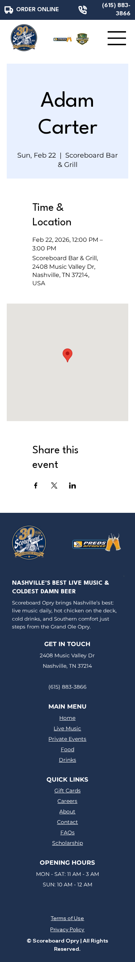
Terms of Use (67, 918)
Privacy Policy (67, 929)
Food (67, 749)
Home (67, 718)
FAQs (67, 832)
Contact (67, 822)
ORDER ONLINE (37, 10)
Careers (67, 801)
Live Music (67, 728)
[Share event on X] (54, 485)
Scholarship (67, 843)
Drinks (67, 759)
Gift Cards (67, 790)
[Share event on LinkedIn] (72, 485)
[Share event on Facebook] (35, 485)
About (67, 811)
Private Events (67, 739)
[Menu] (117, 38)
